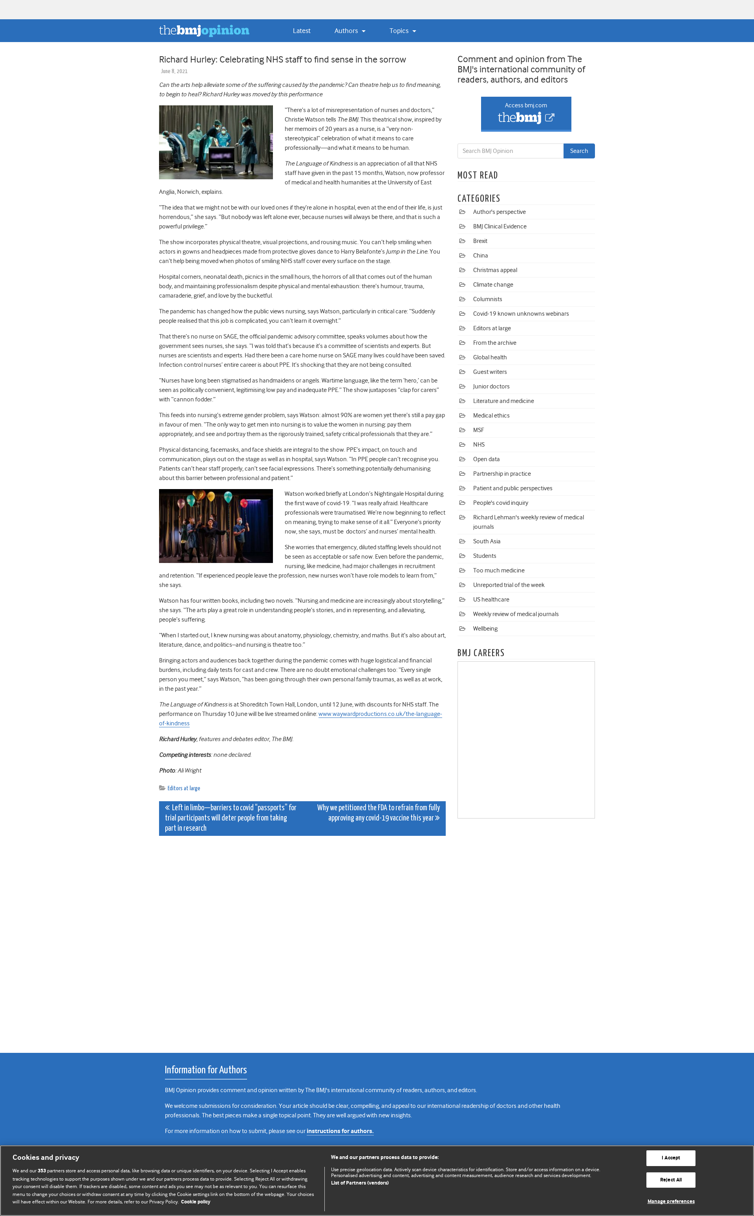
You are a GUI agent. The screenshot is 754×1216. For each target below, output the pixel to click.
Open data (486, 459)
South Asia (487, 541)
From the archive (494, 342)
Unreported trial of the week (509, 585)
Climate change (493, 284)
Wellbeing (485, 628)
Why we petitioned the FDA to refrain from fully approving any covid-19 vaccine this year (378, 813)
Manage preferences (671, 1202)
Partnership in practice (502, 473)
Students (484, 555)
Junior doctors (491, 386)
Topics (400, 31)
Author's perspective (499, 211)
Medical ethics (491, 415)
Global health (490, 357)
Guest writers (490, 371)
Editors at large (184, 788)
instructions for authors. (340, 1131)
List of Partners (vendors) (360, 1183)
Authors (347, 31)
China (480, 255)
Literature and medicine (503, 401)
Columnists (487, 299)
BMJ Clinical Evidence (500, 226)
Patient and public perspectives (513, 488)
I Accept (671, 1158)
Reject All (671, 1180)
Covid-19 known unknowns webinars (521, 313)
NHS (479, 444)
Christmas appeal (495, 270)
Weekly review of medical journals (516, 614)
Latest (302, 31)
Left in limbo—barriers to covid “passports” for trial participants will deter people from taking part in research (230, 818)
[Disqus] (302, 940)
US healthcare (491, 599)
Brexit (480, 241)
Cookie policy (195, 1202)
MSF (478, 430)
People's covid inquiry (500, 502)
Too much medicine (499, 570)
